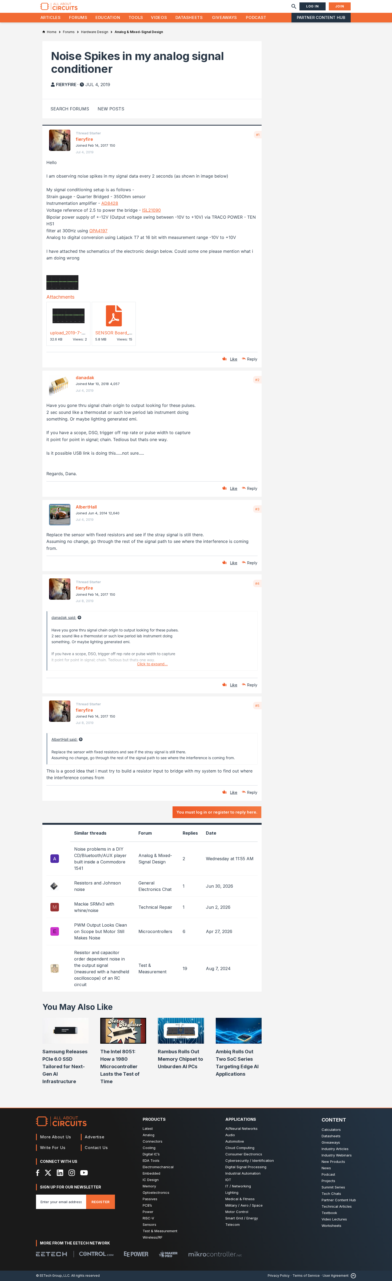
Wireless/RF (152, 1237)
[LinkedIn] (60, 1173)
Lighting (231, 1192)
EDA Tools (151, 1160)
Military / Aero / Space (244, 1205)
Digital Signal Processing (245, 1167)
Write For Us (53, 1147)
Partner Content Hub (321, 17)
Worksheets (331, 1225)
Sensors (149, 1224)
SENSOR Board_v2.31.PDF (122, 332)
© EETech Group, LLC (53, 1276)
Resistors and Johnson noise (97, 886)
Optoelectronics (156, 1192)
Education (107, 17)
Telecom (232, 1224)
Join (339, 6)
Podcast (256, 17)
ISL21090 (151, 210)
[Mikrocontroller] (215, 1254)
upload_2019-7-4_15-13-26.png (80, 332)
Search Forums (69, 108)
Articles (51, 17)
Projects (328, 1181)
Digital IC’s (151, 1154)
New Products (333, 1161)
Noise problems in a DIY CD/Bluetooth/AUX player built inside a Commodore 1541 (100, 858)
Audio (230, 1135)
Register (100, 1202)
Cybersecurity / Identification (249, 1160)
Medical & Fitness (240, 1199)
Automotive (234, 1141)
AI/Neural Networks (241, 1128)
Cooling (149, 1148)
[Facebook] (37, 1173)
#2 (257, 380)
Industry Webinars (337, 1155)
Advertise (95, 1136)
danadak (85, 377)
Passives (150, 1199)
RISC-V (148, 1218)
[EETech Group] (51, 1254)
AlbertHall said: (64, 739)
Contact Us (96, 1147)
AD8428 (109, 203)
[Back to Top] (352, 1275)
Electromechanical (158, 1167)
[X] (48, 1173)
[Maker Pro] (168, 1254)
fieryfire (66, 84)
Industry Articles (335, 1149)
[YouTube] (84, 1172)
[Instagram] (72, 1173)
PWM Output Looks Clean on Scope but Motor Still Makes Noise (100, 931)
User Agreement (336, 1276)
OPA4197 (98, 230)
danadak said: (63, 617)
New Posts (111, 108)
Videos (159, 17)
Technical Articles (337, 1206)
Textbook (329, 1213)
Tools (136, 17)
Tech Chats (331, 1193)
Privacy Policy (279, 1276)
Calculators (331, 1129)
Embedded (151, 1173)
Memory (149, 1186)
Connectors (152, 1141)
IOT (228, 1180)
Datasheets (189, 17)
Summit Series (333, 1187)
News (326, 1168)
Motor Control (236, 1212)
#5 (257, 705)
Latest (148, 1128)
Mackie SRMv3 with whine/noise (94, 907)
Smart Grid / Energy (241, 1218)
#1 (257, 135)
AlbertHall (86, 507)
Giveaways (224, 17)
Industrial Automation (243, 1173)
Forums (78, 17)
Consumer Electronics (243, 1154)
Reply (252, 359)
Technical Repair (155, 907)
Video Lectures (334, 1219)
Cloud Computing (239, 1148)
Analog (148, 1135)
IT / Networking (238, 1186)
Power (148, 1212)
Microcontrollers (155, 931)
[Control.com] (96, 1254)
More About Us (55, 1136)
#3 (257, 509)
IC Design (151, 1180)
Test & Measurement (160, 1231)
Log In (312, 6)
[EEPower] (136, 1254)
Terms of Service (306, 1276)
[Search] (293, 6)
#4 (257, 583)
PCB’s (147, 1205)
